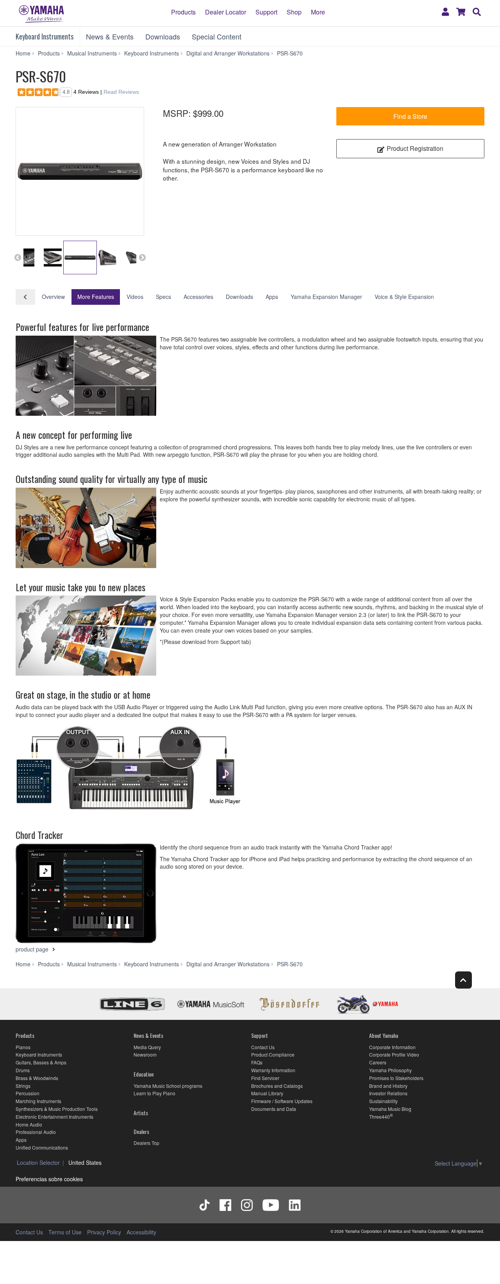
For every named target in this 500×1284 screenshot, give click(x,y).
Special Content (216, 36)
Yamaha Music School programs (168, 1085)
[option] (80, 171)
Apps (272, 296)
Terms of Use (65, 1232)
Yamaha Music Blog (390, 1108)
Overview (53, 296)
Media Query (147, 1047)
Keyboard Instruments (44, 36)
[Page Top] (463, 979)
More (318, 11)
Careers (377, 1062)
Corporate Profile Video (394, 1054)
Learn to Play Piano (154, 1093)
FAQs (256, 1062)
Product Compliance (273, 1054)
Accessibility (141, 1232)
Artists (141, 1113)
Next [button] (142, 257)
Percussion (27, 1093)
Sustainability (383, 1101)
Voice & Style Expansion (404, 296)
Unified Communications (42, 1147)
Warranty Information (273, 1070)
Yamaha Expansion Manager (326, 296)
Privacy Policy (104, 1232)
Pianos (23, 1047)
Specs (163, 296)
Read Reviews (121, 92)
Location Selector (38, 1162)
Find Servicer (265, 1078)
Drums (23, 1070)
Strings (23, 1085)
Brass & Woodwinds (37, 1078)
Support (266, 11)
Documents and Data (273, 1108)
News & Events (110, 36)
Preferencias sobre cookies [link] (49, 1179)
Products (183, 11)
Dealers (141, 1131)
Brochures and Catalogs (277, 1085)
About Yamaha (383, 1035)
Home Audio (29, 1124)
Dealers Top (146, 1142)
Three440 (379, 1116)
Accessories (198, 296)
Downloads (162, 36)
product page (33, 949)
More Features (95, 296)
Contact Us (263, 1047)
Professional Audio (36, 1131)
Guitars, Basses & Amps (41, 1062)
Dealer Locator (225, 11)
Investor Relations (388, 1093)
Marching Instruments (38, 1101)
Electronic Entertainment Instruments (54, 1116)
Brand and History (388, 1085)
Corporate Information (392, 1047)
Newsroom (145, 1054)
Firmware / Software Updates (281, 1101)
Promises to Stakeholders (396, 1078)
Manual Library (267, 1093)
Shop (294, 11)
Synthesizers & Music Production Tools (57, 1108)
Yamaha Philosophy (390, 1070)
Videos (135, 296)
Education (144, 1074)
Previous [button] (17, 257)
